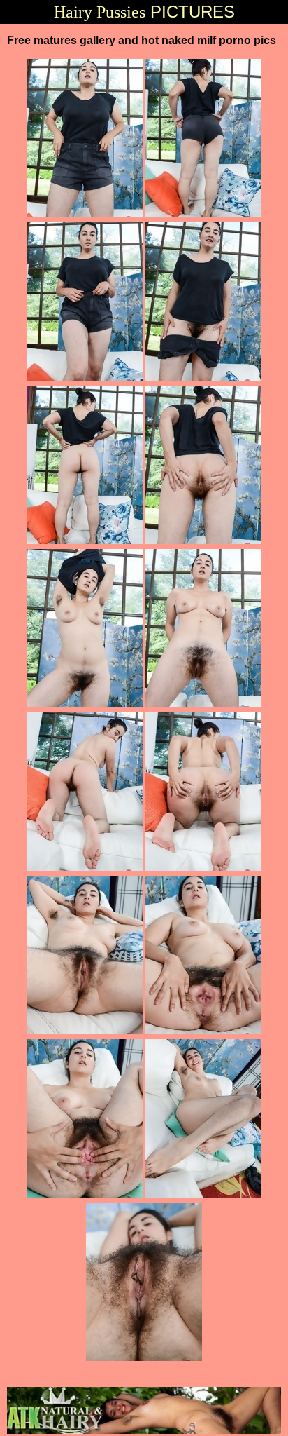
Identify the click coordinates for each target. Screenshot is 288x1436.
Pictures (144, 12)
